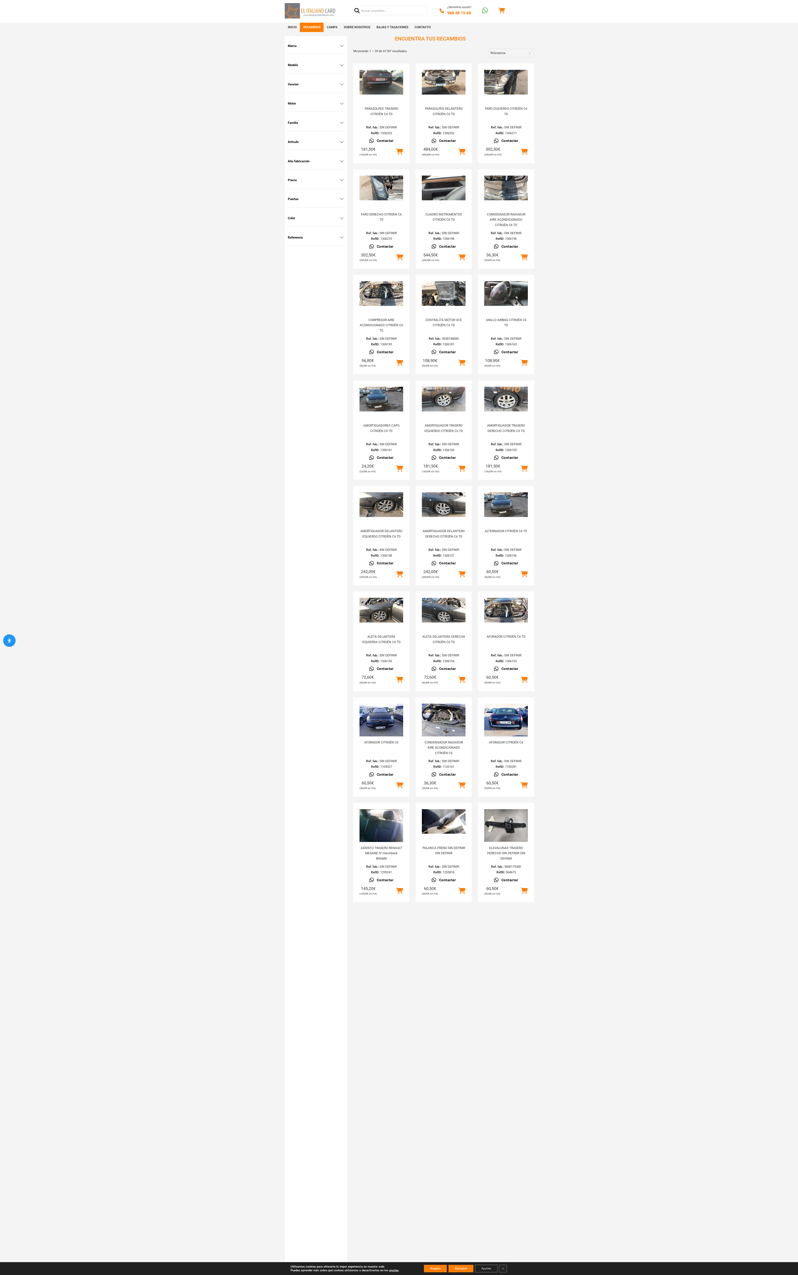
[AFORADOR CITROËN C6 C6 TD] (506, 610)
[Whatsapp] (485, 11)
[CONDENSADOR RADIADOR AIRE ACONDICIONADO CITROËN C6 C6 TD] (506, 188)
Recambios (311, 27)
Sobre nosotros (357, 27)
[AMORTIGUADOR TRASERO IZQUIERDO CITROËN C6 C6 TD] (444, 399)
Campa (332, 27)
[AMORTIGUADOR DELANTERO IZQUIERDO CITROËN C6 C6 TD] (381, 504)
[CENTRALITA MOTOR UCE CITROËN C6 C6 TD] (444, 293)
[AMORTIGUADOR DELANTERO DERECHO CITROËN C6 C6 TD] (444, 504)
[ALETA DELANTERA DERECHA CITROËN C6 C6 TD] (444, 610)
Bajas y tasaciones (392, 27)
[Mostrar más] (342, 46)
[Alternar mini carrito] (502, 11)
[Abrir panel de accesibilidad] (9, 640)
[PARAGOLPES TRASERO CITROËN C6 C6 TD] (381, 82)
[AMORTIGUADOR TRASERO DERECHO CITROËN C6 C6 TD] (506, 399)
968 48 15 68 (459, 12)
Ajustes (486, 1268)
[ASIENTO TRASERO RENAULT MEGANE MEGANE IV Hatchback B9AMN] (381, 825)
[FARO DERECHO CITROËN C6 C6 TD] (381, 188)
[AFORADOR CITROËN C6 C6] (381, 720)
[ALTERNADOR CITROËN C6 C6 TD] (506, 504)
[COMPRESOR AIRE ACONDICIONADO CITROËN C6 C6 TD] (381, 293)
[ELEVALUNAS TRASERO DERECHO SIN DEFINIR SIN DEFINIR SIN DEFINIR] (506, 825)
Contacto (423, 27)
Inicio (292, 27)
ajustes (394, 1270)
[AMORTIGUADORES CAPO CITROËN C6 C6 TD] (381, 399)
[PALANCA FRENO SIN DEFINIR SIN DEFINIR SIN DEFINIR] (444, 821)
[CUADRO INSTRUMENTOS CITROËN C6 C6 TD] (444, 188)
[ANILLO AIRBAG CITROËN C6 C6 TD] (506, 293)
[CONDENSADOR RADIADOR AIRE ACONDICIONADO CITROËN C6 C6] (444, 720)
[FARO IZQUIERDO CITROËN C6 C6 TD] (506, 82)
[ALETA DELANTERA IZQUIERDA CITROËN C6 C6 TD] (381, 610)
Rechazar (461, 1268)
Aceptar (435, 1268)
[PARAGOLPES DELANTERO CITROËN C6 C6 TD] (444, 82)
